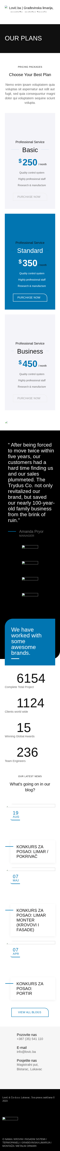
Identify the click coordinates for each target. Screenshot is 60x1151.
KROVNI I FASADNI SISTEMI (29, 1139)
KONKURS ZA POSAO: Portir (29, 988)
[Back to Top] (53, 1145)
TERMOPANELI (11, 1142)
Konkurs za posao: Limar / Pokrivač (32, 851)
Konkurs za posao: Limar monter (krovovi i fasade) (31, 920)
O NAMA (7, 1139)
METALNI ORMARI (26, 1146)
